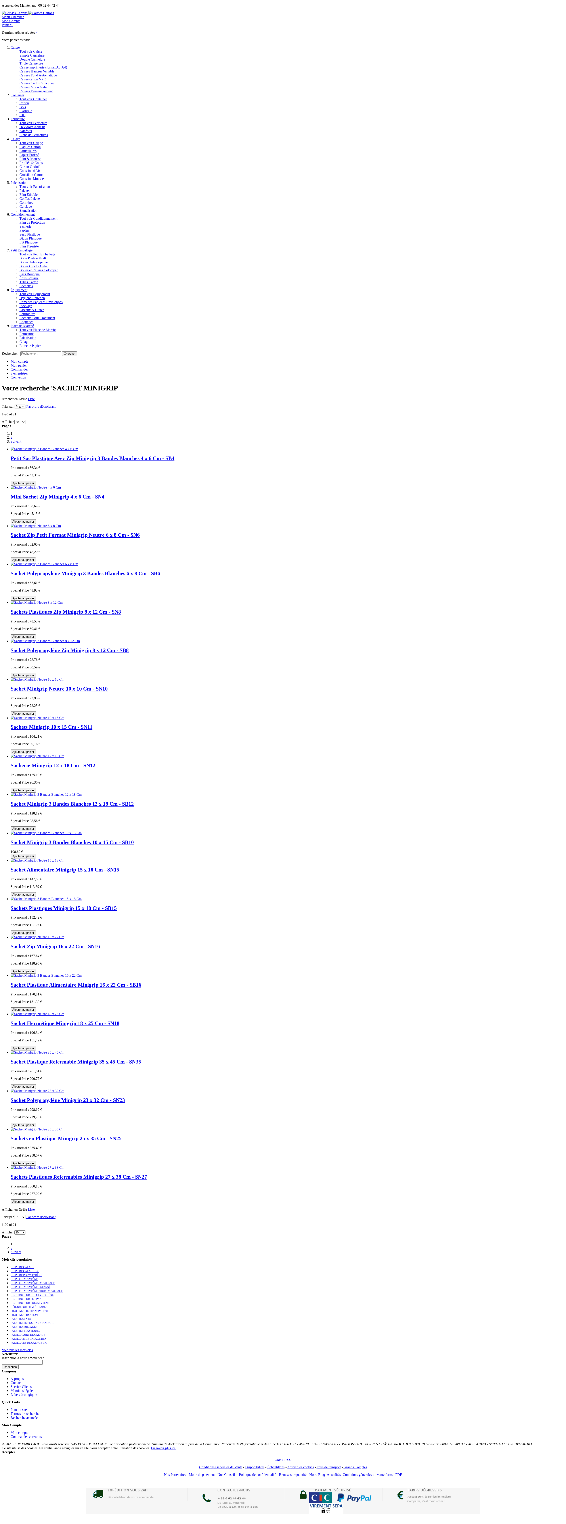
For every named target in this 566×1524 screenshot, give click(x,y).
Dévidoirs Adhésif (32, 127)
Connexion (18, 377)
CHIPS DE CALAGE (22, 1267)
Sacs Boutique (29, 274)
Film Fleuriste (29, 246)
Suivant (16, 441)
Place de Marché (22, 326)
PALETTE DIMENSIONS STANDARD (32, 1322)
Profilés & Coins (31, 163)
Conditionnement (23, 214)
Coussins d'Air (29, 171)
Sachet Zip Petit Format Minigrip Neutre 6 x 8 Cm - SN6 (75, 535)
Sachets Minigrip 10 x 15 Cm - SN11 (51, 727)
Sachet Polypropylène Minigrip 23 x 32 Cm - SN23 (68, 1100)
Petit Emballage (22, 250)
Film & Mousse (30, 159)
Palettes (24, 190)
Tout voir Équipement (34, 294)
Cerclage (25, 206)
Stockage (25, 306)
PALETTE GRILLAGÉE (24, 1326)
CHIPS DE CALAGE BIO (25, 1271)
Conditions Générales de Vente (220, 1467)
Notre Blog (317, 1474)
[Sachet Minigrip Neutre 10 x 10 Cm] (37, 679)
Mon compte (19, 361)
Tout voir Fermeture (33, 123)
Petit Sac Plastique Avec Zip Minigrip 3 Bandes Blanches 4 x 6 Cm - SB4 (92, 458)
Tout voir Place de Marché (37, 330)
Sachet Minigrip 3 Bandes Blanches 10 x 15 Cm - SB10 (72, 842)
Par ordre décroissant (40, 406)
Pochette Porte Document (37, 318)
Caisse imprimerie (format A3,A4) (43, 67)
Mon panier (19, 365)
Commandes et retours (26, 1436)
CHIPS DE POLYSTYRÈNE (26, 1275)
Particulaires (27, 151)
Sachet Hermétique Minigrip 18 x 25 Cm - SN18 (65, 1023)
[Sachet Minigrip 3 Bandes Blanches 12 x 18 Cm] (46, 794)
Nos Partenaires (175, 1474)
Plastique (25, 111)
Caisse (15, 47)
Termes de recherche (25, 1414)
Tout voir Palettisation (34, 186)
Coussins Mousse (31, 179)
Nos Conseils (227, 1474)
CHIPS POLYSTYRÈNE (24, 1279)
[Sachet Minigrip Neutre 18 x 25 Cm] (37, 1014)
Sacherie (25, 226)
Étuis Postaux (28, 278)
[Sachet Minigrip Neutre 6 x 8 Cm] (36, 526)
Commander (19, 369)
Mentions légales (22, 1391)
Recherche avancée (24, 1417)
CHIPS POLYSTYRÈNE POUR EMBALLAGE (37, 1291)
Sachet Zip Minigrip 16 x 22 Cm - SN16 (55, 946)
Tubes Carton (28, 282)
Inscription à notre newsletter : (23, 1358)
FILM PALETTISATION (24, 1315)
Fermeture (18, 119)
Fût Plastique (28, 242)
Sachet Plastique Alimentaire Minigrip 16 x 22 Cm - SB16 (76, 985)
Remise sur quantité (292, 1474)
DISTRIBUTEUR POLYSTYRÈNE (30, 1303)
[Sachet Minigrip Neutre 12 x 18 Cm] (37, 756)
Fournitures (27, 314)
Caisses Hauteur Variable (36, 71)
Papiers (24, 230)
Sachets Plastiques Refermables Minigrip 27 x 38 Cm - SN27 (79, 1177)
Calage (15, 139)
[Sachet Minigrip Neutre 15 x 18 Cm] (37, 860)
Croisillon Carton (31, 175)
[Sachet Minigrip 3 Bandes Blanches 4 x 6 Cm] (44, 449)
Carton (24, 103)
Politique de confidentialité (257, 1474)
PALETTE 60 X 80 (21, 1318)
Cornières (26, 202)
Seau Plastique (29, 234)
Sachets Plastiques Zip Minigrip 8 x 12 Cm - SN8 (66, 612)
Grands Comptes (355, 1467)
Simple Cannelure (31, 55)
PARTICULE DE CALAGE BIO (28, 1338)
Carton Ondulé (29, 167)
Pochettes (26, 286)
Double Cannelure (32, 59)
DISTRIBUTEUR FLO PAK (26, 1299)
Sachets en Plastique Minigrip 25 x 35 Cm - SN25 (66, 1138)
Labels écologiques (24, 1395)
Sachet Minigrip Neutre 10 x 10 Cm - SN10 (59, 689)
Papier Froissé (29, 155)
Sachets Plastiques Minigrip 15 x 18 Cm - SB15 (64, 908)
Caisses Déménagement (36, 91)
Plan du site (19, 1410)
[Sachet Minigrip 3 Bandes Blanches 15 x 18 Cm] (46, 899)
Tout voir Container (33, 99)
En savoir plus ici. (163, 1448)
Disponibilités (254, 1467)
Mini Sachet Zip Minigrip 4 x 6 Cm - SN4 (57, 497)
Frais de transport (329, 1467)
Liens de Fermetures (33, 135)
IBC (22, 115)
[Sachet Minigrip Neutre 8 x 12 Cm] (37, 602)
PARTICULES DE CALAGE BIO (29, 1342)
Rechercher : (10, 353)
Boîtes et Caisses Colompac (38, 270)
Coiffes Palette (29, 198)
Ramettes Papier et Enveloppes (41, 302)
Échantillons (276, 1467)
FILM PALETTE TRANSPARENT (29, 1311)
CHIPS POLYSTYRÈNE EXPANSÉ (30, 1287)
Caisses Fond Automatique (38, 75)
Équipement (19, 290)
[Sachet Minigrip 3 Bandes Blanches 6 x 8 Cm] (44, 564)
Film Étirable (28, 194)
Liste (31, 399)
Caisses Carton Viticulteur (37, 83)
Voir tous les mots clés (17, 1350)
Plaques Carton (30, 147)
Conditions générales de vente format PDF (372, 1474)
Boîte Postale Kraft (32, 258)
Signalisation (28, 210)
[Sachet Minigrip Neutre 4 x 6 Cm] (36, 487)
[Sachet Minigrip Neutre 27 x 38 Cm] (37, 1167)
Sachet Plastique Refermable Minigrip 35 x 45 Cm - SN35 (76, 1062)
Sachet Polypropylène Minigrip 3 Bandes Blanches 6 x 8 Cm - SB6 (85, 573)
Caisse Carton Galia (33, 87)
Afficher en (10, 399)
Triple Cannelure (31, 63)
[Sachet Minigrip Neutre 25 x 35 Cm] (37, 1129)
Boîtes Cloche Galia (33, 266)
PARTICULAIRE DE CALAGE (28, 1334)
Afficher (7, 422)
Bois (22, 107)
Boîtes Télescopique (33, 262)
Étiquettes (26, 322)
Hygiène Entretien (32, 298)
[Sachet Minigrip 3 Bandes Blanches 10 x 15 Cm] (46, 833)
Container (17, 95)
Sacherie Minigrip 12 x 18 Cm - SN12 (53, 765)
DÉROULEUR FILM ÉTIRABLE (29, 1307)
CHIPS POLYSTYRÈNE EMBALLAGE (33, 1283)
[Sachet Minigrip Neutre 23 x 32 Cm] (37, 1091)
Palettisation (19, 183)
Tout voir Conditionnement (38, 218)
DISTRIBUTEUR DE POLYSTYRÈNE (32, 1295)
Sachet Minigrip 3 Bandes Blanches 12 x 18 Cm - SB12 (72, 804)
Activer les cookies (300, 1467)
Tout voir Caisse (30, 51)
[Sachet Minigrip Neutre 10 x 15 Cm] (37, 718)
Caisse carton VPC (32, 79)
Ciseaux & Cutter (31, 310)
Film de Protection (32, 222)
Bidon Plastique (30, 238)
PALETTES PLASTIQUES (25, 1330)
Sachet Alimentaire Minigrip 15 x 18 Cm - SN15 (65, 870)
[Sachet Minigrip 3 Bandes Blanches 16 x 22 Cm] (46, 975)
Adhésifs (25, 131)
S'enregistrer (19, 373)
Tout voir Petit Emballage (37, 254)
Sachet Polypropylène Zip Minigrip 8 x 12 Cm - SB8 (70, 650)
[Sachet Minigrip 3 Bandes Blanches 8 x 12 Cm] (45, 641)
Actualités (334, 1474)
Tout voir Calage (31, 143)
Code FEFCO (283, 1459)
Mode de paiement (202, 1474)
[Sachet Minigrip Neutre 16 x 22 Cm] (37, 937)
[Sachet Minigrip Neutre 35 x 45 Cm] (37, 1052)
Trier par (8, 406)
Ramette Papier (30, 346)
